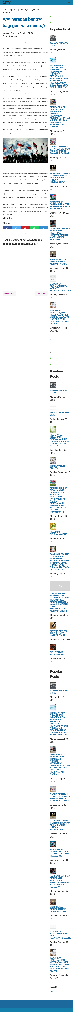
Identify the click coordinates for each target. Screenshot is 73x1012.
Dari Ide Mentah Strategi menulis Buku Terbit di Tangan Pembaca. (60, 150)
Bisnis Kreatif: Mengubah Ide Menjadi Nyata (58, 261)
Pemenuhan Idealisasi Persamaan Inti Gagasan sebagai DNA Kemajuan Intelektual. (59, 440)
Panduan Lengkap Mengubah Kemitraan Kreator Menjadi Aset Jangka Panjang (60, 234)
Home (54, 991)
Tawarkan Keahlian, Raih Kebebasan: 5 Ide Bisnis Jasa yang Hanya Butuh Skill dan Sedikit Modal (59, 317)
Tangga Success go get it (59, 44)
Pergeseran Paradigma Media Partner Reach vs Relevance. (60, 205)
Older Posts (41, 293)
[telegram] (43, 227)
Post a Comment (10, 36)
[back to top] (69, 1008)
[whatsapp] (34, 227)
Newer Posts (9, 293)
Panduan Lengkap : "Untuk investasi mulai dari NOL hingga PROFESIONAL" (60, 177)
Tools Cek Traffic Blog (60, 414)
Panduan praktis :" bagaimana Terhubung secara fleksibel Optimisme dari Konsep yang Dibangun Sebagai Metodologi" (60, 561)
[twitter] (16, 227)
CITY (7, 3)
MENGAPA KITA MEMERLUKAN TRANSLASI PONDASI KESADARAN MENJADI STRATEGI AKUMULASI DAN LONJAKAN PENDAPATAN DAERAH (60, 117)
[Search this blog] (69, 3)
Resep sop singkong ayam (58, 533)
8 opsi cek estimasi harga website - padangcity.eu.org (60, 287)
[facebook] (7, 227)
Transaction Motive (57, 467)
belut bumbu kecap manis (57, 653)
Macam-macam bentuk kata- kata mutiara (58, 633)
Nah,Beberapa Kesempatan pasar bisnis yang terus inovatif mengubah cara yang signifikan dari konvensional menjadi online (60, 602)
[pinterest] (25, 227)
